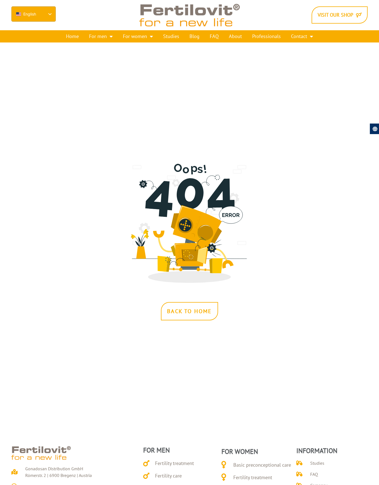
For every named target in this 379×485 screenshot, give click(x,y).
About (235, 36)
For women (135, 36)
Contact (299, 36)
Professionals (266, 36)
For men (98, 36)
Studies (171, 36)
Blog (194, 36)
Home (72, 36)
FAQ (214, 36)
